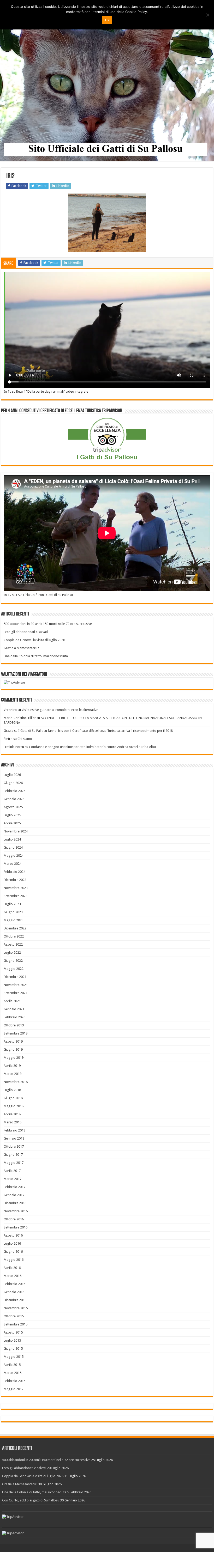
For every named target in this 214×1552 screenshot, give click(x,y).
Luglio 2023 (12, 904)
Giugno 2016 (13, 1251)
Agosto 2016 (13, 1235)
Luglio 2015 (12, 1340)
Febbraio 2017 (14, 1187)
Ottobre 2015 (14, 1316)
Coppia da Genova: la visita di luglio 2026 (34, 640)
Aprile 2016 (12, 1268)
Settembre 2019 (15, 1033)
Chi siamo (24, 739)
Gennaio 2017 (14, 1195)
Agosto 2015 (13, 1332)
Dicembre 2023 (15, 880)
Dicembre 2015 (15, 1300)
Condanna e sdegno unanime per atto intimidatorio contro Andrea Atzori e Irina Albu (92, 747)
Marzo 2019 (12, 1074)
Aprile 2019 (12, 1066)
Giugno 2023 (13, 912)
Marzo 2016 (12, 1276)
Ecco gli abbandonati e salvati (26, 632)
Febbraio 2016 (14, 1284)
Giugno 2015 (13, 1348)
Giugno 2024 (13, 847)
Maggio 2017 (13, 1163)
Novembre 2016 (16, 1211)
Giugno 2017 (13, 1155)
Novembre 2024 (16, 831)
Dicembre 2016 (15, 1203)
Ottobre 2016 (14, 1219)
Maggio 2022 (13, 969)
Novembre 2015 (16, 1308)
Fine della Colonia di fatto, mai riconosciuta (36, 656)
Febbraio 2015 (14, 1381)
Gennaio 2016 (14, 1292)
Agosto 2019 (13, 1041)
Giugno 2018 (13, 1098)
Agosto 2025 (13, 807)
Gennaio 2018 (14, 1138)
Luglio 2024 (12, 839)
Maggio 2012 (13, 1389)
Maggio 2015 (13, 1357)
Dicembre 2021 (15, 977)
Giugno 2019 (13, 1049)
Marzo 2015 (12, 1373)
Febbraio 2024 (14, 872)
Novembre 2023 (16, 888)
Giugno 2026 (13, 783)
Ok (107, 20)
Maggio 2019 (13, 1058)
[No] (207, 14)
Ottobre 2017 (14, 1146)
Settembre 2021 (15, 993)
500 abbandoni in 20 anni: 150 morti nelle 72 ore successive (48, 624)
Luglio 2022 (12, 952)
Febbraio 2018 (14, 1130)
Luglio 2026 (12, 775)
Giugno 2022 (13, 961)
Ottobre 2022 (14, 936)
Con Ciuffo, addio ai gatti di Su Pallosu (30, 1500)
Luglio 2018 (12, 1090)
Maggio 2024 (13, 855)
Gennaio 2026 (14, 799)
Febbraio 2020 (14, 1017)
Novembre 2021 (16, 985)
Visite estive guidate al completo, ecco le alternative (60, 710)
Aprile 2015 (12, 1365)
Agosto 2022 (13, 944)
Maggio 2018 (13, 1106)
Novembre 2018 (16, 1082)
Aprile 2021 (12, 1001)
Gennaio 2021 (14, 1009)
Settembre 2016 (15, 1227)
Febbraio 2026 (14, 791)
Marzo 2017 (12, 1179)
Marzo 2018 (12, 1122)
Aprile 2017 (12, 1171)
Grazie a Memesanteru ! (21, 648)
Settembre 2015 (15, 1324)
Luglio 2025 (12, 815)
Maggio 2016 (13, 1260)
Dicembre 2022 (15, 928)
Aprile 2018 (12, 1114)
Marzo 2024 (12, 864)
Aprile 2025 (12, 823)
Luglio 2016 (12, 1243)
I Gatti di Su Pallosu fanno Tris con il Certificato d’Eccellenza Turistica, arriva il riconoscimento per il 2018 (95, 731)
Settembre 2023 (15, 896)
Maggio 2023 (13, 920)
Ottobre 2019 (14, 1025)
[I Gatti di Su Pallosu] (107, 81)
